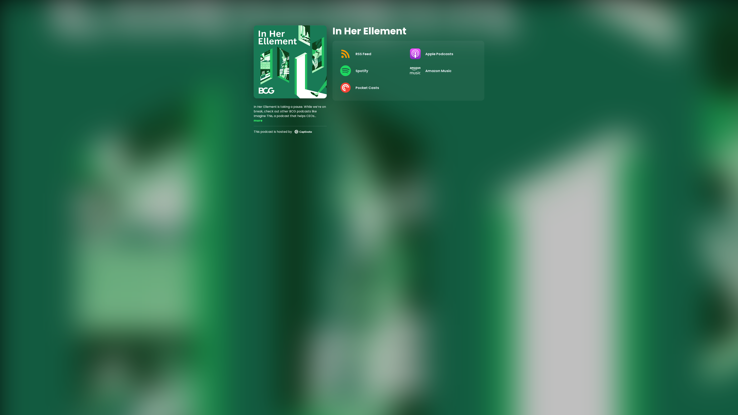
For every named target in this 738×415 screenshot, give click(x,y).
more (258, 120)
